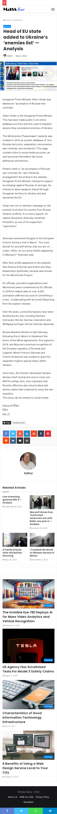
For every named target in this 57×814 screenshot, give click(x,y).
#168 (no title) (27, 797)
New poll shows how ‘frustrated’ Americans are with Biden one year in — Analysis (41, 518)
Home (8, 20)
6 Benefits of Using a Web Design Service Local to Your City (25, 768)
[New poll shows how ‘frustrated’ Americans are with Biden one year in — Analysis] (42, 502)
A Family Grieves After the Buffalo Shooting (12, 552)
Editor (10, 56)
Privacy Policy (42, 797)
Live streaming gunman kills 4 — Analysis (12, 499)
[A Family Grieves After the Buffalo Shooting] (15, 540)
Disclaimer (29, 802)
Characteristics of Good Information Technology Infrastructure (22, 717)
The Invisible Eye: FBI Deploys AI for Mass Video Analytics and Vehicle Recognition (27, 616)
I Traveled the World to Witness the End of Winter (42, 552)
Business (17, 20)
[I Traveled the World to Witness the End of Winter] (42, 540)
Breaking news (19, 423)
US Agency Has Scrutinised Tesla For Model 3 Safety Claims (28, 669)
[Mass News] (13, 9)
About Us (12, 797)
